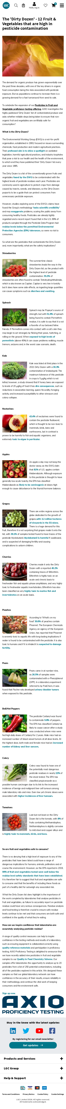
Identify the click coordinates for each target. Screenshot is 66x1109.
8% (59, 818)
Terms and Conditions (11, 1094)
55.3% (47, 276)
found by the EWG (22, 177)
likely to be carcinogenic (31, 484)
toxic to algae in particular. (26, 439)
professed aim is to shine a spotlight (26, 150)
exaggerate (17, 211)
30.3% (56, 367)
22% (58, 773)
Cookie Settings (57, 1094)
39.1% (14, 534)
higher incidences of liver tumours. (35, 796)
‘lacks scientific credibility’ (46, 207)
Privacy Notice (28, 1094)
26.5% (35, 674)
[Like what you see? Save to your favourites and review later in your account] (45, 5)
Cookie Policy (42, 1094)
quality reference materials (16, 947)
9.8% (46, 720)
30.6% (38, 621)
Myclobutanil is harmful (36, 538)
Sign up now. (9, 993)
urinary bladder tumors (47, 689)
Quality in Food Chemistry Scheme (34, 959)
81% (36, 469)
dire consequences (44, 386)
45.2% (55, 568)
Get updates (31, 1045)
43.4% (32, 416)
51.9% (50, 314)
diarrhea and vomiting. (43, 291)
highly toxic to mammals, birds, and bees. (25, 834)
